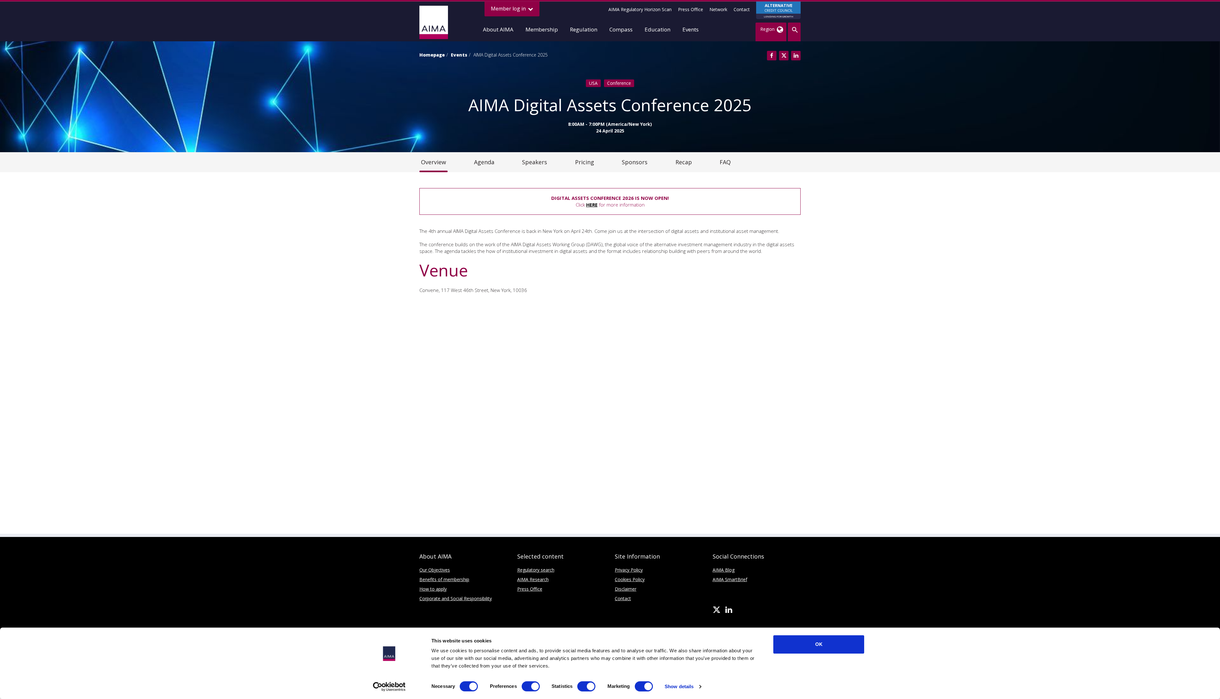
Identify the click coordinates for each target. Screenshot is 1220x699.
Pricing (584, 162)
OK (819, 644)
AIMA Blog (724, 570)
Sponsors (634, 162)
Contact (742, 9)
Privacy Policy (629, 570)
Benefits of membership (444, 579)
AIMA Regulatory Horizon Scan (640, 9)
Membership (541, 29)
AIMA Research (533, 579)
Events (690, 29)
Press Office (690, 9)
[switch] (531, 686)
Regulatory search (535, 570)
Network (718, 9)
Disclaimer (625, 589)
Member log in (509, 8)
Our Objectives (434, 570)
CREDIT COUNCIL (778, 10)
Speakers (534, 162)
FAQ (725, 162)
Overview (433, 162)
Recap (683, 162)
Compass (621, 29)
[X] (717, 610)
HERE (592, 204)
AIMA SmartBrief (730, 579)
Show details (679, 686)
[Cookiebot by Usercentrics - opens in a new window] (389, 686)
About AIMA (498, 29)
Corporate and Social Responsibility (455, 598)
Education (657, 29)
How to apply (433, 589)
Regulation (583, 29)
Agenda (484, 162)
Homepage (432, 55)
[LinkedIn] (728, 610)
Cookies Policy (630, 579)
